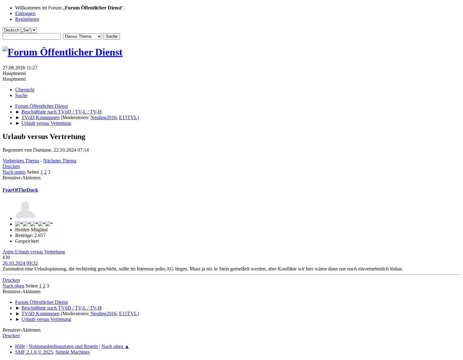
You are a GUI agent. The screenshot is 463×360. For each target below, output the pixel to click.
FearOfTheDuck (20, 190)
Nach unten (14, 172)
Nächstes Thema (59, 160)
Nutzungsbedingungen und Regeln (63, 346)
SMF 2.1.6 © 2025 (34, 352)
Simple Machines (72, 352)
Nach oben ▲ (115, 346)
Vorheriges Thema (21, 160)
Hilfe (20, 346)
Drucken (11, 166)
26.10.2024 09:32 (20, 263)
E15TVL (128, 117)
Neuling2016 (103, 117)
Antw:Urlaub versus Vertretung (34, 251)
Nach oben (13, 285)
